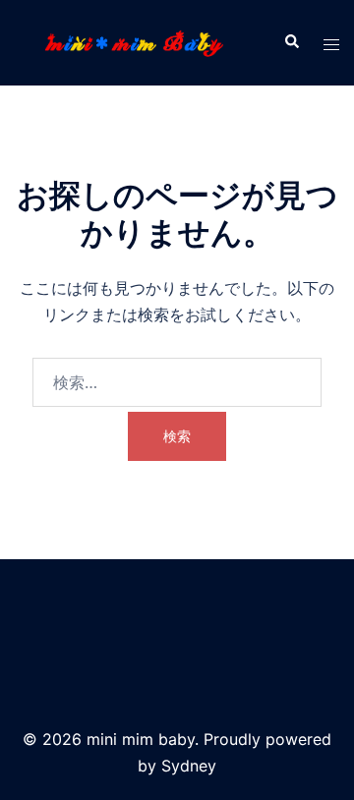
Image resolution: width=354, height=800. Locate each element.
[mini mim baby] (134, 41)
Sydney (188, 765)
